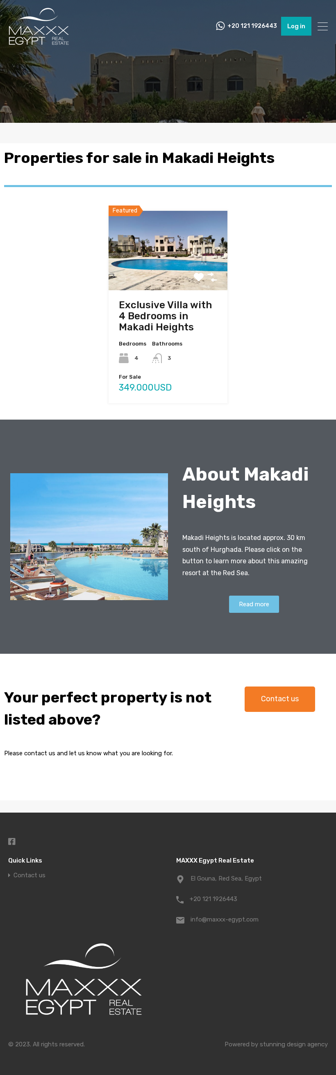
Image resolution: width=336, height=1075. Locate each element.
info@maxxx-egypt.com (225, 919)
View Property (168, 273)
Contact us (29, 875)
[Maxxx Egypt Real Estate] (39, 42)
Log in (296, 26)
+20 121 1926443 (252, 26)
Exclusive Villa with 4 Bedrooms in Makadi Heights (165, 316)
